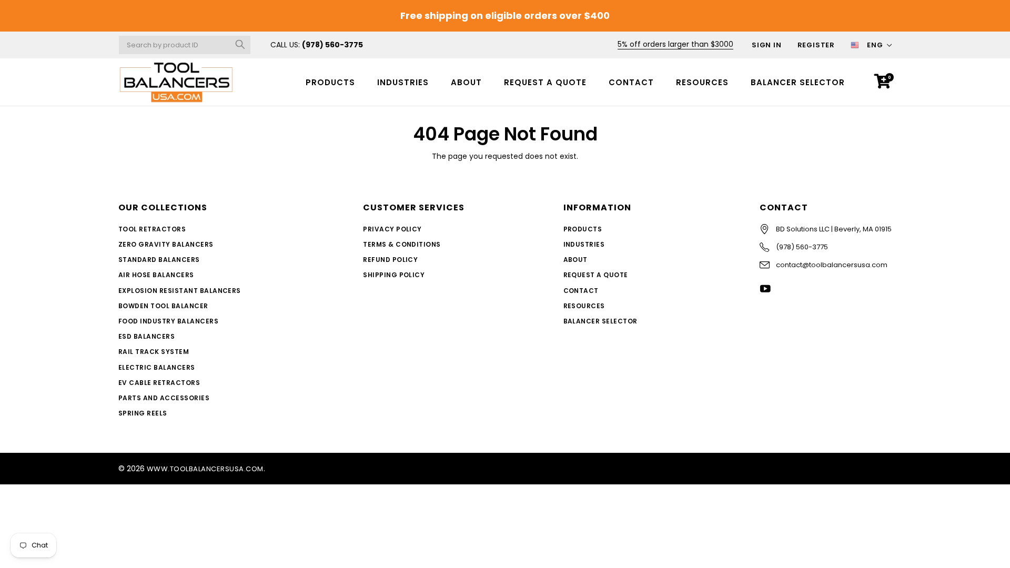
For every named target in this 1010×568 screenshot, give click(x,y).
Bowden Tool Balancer (163, 305)
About (466, 82)
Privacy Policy (392, 229)
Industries (403, 82)
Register (816, 45)
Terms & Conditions (402, 244)
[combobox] (184, 45)
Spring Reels (142, 413)
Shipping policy (394, 274)
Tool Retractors (152, 229)
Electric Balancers (156, 367)
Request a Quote (545, 82)
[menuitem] (330, 81)
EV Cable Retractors (159, 382)
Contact (631, 82)
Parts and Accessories (163, 397)
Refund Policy (390, 259)
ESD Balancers (146, 336)
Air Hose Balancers (156, 274)
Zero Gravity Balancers (166, 244)
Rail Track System (153, 351)
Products (330, 82)
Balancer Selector (798, 82)
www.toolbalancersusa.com (205, 469)
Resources (702, 82)
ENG (875, 45)
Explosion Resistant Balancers (179, 290)
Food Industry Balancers (168, 321)
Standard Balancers (159, 259)
